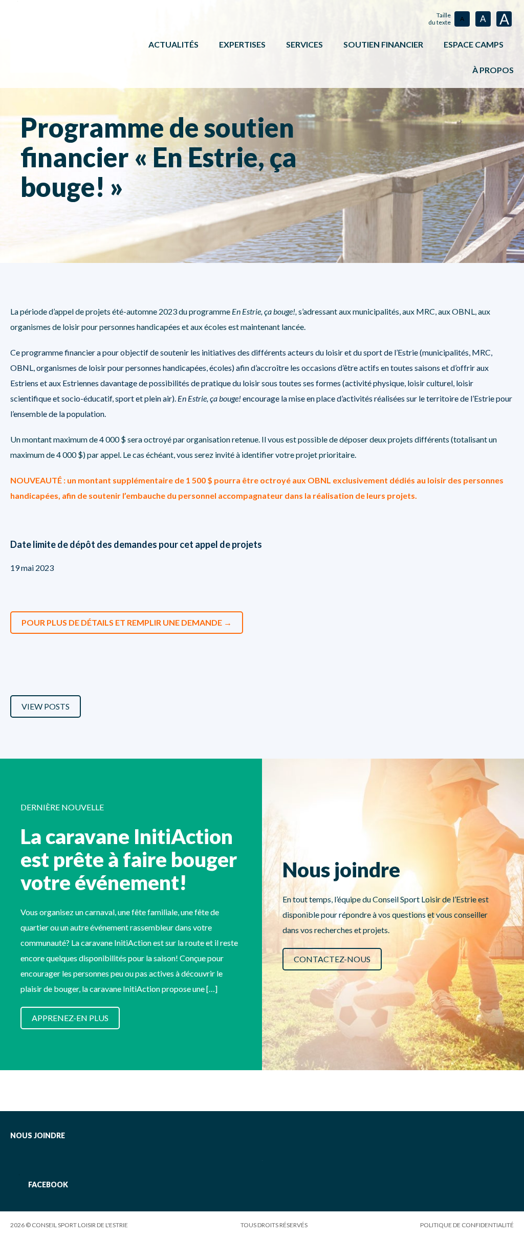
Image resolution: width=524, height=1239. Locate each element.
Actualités (173, 44)
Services (304, 44)
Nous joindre (37, 1135)
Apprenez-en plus (70, 1018)
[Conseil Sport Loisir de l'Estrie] (46, 36)
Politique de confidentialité (467, 1225)
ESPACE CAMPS (474, 44)
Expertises (242, 44)
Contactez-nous (332, 959)
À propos (493, 70)
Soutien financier (383, 44)
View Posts (45, 706)
